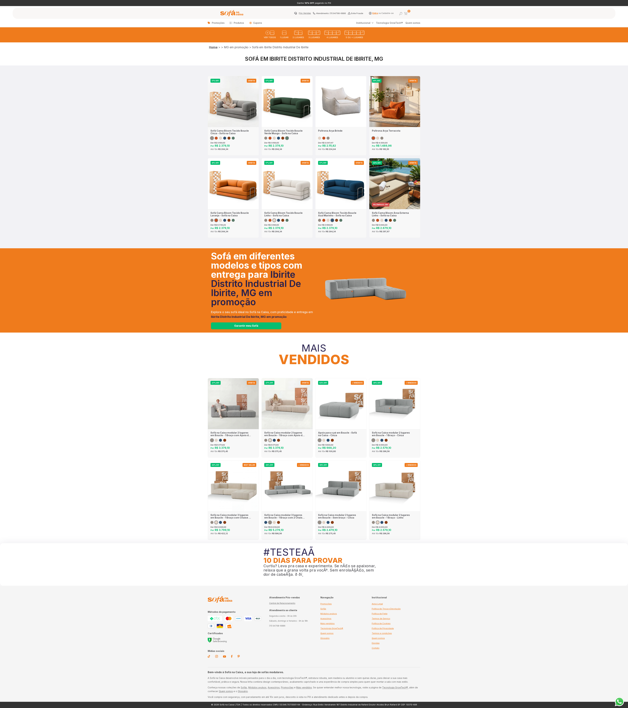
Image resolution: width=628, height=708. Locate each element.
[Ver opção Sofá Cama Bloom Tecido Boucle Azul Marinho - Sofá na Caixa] (224, 138)
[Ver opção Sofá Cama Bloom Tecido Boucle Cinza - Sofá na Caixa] (211, 138)
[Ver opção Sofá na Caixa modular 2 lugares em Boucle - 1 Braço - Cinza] (373, 440)
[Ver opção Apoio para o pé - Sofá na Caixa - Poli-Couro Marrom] (332, 440)
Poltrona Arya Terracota (386, 130)
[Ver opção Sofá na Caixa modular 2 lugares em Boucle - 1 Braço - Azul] (381, 440)
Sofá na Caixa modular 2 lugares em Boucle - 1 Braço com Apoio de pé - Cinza (230, 434)
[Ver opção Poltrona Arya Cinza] (328, 138)
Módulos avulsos (328, 613)
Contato (375, 648)
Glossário (325, 638)
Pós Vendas (305, 13)
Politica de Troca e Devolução (386, 609)
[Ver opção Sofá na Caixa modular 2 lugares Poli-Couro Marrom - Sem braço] (332, 522)
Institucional (363, 22)
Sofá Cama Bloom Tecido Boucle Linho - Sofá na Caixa (283, 214)
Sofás (323, 609)
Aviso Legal (377, 604)
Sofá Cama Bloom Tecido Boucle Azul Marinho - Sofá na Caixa (337, 214)
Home (213, 47)
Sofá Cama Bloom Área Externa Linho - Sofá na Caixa (390, 214)
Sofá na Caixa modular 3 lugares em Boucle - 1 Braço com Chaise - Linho (230, 516)
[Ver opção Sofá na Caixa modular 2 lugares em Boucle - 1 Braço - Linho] (377, 440)
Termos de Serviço (381, 618)
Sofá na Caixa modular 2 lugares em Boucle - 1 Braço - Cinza (391, 434)
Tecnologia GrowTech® (389, 22)
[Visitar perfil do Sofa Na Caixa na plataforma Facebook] (232, 657)
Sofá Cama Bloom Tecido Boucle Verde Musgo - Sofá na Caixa (283, 132)
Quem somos (412, 22)
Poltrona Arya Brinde (330, 130)
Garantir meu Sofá (246, 325)
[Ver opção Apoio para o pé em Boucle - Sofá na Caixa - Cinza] (319, 440)
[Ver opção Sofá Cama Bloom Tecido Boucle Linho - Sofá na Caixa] (220, 138)
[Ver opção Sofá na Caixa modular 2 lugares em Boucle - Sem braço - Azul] (328, 522)
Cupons (257, 22)
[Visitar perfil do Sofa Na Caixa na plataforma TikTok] (209, 657)
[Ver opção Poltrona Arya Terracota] (323, 138)
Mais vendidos (327, 623)
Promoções (218, 22)
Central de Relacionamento (282, 603)
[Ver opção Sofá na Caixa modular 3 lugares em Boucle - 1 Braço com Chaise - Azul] (220, 522)
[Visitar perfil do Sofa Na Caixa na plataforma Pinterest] (238, 657)
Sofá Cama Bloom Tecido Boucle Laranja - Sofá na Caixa (229, 214)
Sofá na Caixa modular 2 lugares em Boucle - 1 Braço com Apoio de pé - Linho (284, 434)
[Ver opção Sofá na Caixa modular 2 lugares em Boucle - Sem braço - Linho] (323, 522)
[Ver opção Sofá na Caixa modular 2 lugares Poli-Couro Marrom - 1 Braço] (386, 440)
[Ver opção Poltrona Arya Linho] (319, 138)
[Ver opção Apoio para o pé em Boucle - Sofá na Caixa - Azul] (328, 440)
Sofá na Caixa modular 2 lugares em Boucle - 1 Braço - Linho (391, 516)
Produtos (239, 22)
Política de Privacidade (383, 628)
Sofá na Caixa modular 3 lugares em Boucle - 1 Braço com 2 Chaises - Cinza (284, 516)
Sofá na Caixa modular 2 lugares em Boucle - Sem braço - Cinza (337, 516)
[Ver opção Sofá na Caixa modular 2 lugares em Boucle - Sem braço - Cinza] (319, 522)
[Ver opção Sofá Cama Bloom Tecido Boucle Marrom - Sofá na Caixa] (228, 138)
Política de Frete (379, 613)
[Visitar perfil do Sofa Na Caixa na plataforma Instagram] (216, 657)
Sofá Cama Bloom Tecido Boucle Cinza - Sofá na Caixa (229, 132)
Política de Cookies (381, 623)
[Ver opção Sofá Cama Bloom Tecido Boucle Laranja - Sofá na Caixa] (216, 138)
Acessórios (325, 618)
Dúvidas (376, 643)
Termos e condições (382, 633)
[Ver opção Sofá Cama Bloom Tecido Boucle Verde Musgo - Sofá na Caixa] (233, 138)
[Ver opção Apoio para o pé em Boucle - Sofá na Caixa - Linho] (323, 440)
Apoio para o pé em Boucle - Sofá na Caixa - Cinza (337, 434)
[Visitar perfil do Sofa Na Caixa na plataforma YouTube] (224, 656)
